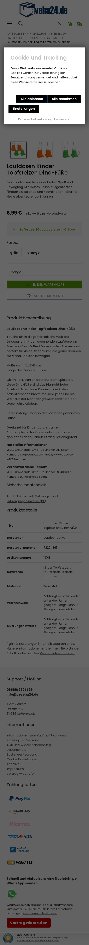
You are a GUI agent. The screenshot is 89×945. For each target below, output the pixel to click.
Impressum (62, 119)
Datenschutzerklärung (35, 119)
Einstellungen (24, 108)
